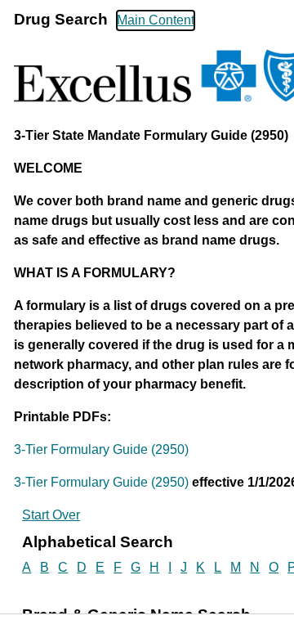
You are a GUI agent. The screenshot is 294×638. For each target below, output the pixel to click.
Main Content (155, 20)
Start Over (51, 515)
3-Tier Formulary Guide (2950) (101, 449)
